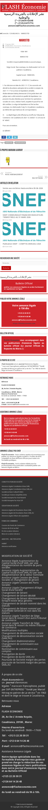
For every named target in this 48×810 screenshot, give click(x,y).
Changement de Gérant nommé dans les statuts (24, 604)
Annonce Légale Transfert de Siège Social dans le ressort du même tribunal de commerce (23, 625)
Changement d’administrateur (18, 641)
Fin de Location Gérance (10, 531)
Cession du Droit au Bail (10, 528)
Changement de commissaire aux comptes (20, 645)
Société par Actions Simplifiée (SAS (14, 495)
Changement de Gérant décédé (19, 595)
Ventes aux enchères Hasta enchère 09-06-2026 (23, 188)
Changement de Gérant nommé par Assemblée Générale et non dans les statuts (21, 610)
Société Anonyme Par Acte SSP (12, 500)
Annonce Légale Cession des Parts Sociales (20, 583)
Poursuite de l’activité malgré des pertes (23, 659)
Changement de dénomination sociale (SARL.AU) (22, 637)
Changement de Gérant (14, 592)
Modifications (26, 46)
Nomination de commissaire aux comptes (19, 650)
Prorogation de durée (13, 654)
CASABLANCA (14, 33)
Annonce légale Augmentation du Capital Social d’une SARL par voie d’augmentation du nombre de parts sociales (22, 564)
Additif (4, 543)
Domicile (5, 33)
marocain (6, 366)
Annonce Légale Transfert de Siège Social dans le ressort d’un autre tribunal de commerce (24, 618)
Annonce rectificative (9, 546)
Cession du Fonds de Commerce (13, 525)
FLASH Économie (11, 340)
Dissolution (18, 46)
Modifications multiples (15, 630)
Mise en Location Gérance (11, 534)
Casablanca (18, 370)
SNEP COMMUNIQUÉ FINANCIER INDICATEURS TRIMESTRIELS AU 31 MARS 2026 (23, 216)
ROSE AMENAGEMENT (14, 173)
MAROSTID (9, 143)
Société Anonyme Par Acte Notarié (14, 498)
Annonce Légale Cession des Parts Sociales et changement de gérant (20, 578)
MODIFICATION (20, 143)
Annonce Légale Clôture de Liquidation (15, 516)
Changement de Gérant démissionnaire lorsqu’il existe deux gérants (23, 599)
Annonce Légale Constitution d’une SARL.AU (17, 489)
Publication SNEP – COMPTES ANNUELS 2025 (22, 244)
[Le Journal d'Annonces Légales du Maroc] (24, 7)
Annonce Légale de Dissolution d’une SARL (16, 510)
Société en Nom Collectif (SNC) (12, 492)
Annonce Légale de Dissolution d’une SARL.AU (18, 513)
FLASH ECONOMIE (26, 804)
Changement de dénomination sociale (23, 633)
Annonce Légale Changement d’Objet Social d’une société (22, 588)
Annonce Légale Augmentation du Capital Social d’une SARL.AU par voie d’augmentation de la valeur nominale (22, 572)
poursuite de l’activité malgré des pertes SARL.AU (24, 663)
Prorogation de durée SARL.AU (18, 657)
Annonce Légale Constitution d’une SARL (16, 486)
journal (21, 364)
